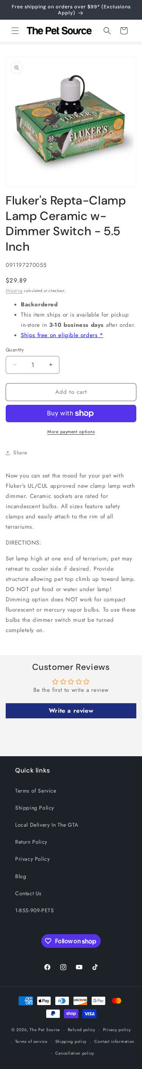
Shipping (14, 290)
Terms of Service (35, 790)
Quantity (15, 349)
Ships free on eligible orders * (62, 335)
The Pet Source (45, 1030)
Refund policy (81, 1030)
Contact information (114, 1041)
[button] (15, 30)
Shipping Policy (34, 808)
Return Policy (31, 842)
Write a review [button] (71, 710)
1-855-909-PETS (34, 910)
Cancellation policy (74, 1053)
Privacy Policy (32, 859)
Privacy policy (117, 1030)
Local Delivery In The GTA (46, 825)
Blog (20, 876)
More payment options (71, 431)
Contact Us (28, 893)
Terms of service (31, 1041)
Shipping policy (71, 1041)
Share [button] (20, 452)
